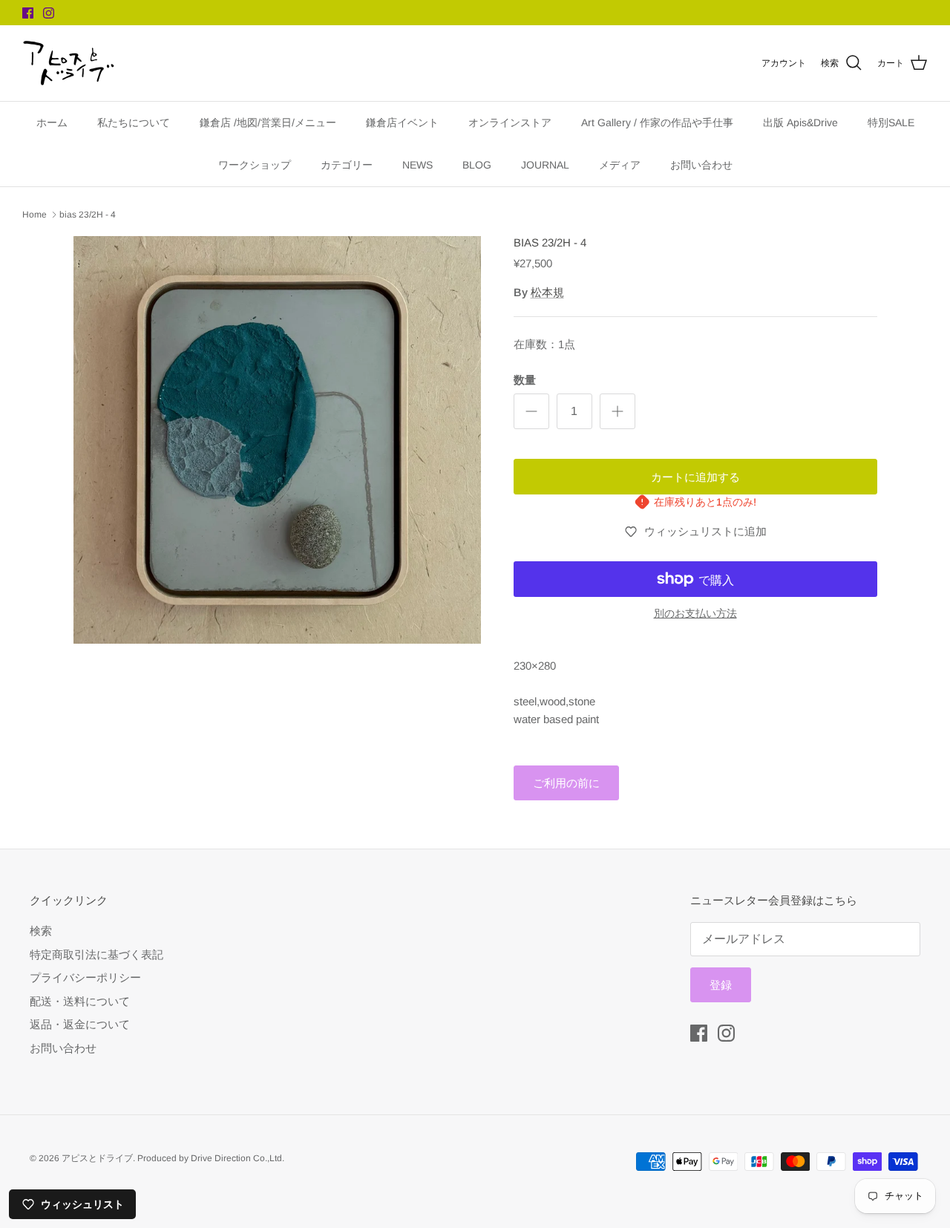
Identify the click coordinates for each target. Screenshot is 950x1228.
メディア (620, 165)
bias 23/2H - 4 (87, 214)
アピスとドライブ (97, 1158)
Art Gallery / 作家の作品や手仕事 (657, 122)
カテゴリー (347, 165)
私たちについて (133, 122)
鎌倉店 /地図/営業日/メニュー (268, 122)
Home (34, 214)
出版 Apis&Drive (800, 122)
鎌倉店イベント (402, 122)
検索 (41, 930)
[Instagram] (48, 13)
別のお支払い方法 (695, 613)
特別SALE (891, 122)
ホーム (52, 122)
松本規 (547, 292)
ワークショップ (254, 165)
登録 (721, 985)
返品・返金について (80, 1024)
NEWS (417, 165)
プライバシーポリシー (85, 977)
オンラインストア (509, 122)
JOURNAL (545, 165)
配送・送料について (80, 1001)
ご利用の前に (566, 783)
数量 (525, 379)
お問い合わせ (701, 165)
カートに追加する (695, 477)
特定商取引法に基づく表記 (96, 954)
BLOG (476, 165)
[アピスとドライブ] (68, 63)
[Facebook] (27, 13)
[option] (277, 440)
